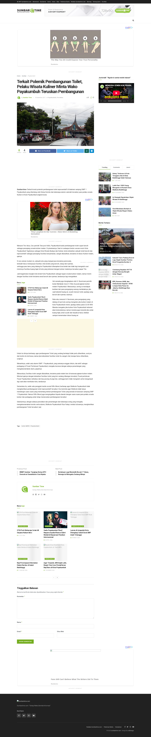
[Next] (35, 320)
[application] (116, 93)
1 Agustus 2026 (118, 293)
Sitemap (89, 1)
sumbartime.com (116, 730)
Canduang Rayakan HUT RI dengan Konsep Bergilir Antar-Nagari (122, 272)
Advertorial (36, 1)
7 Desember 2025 (49, 570)
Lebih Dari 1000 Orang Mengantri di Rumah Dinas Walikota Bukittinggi (121, 188)
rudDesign (131, 730)
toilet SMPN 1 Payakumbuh (30, 426)
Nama (19, 622)
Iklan (58, 1)
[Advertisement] (55, 170)
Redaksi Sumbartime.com (78, 1)
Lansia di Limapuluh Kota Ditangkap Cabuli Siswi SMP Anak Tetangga (37, 311)
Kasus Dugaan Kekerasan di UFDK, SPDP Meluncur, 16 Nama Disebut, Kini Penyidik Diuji (115, 246)
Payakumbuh (31, 76)
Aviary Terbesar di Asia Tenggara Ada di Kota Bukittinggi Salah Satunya (121, 176)
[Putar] (101, 101)
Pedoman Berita (65, 1)
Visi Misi (104, 1)
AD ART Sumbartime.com (24, 1)
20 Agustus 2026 (118, 264)
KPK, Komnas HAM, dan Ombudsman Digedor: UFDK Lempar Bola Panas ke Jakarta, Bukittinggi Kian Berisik (122, 286)
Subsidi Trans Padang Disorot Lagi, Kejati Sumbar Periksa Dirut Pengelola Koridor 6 (123, 260)
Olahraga (48, 526)
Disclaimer (43, 1)
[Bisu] (128, 101)
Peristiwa (60, 97)
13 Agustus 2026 (118, 276)
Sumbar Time (27, 97)
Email (19, 631)
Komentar (21, 596)
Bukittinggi (23, 559)
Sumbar (24, 76)
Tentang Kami (96, 1)
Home (49, 1)
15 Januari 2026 (22, 570)
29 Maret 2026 (33, 316)
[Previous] (31, 320)
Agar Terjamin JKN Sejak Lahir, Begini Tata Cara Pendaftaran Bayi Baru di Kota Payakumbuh (55, 565)
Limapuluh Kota (77, 526)
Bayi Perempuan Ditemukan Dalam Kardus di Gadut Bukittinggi (27, 565)
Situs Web (60, 631)
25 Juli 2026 (32, 292)
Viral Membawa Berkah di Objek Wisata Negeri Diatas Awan (122, 211)
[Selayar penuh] (131, 101)
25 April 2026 (32, 305)
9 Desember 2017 (40, 97)
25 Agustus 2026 (106, 251)
